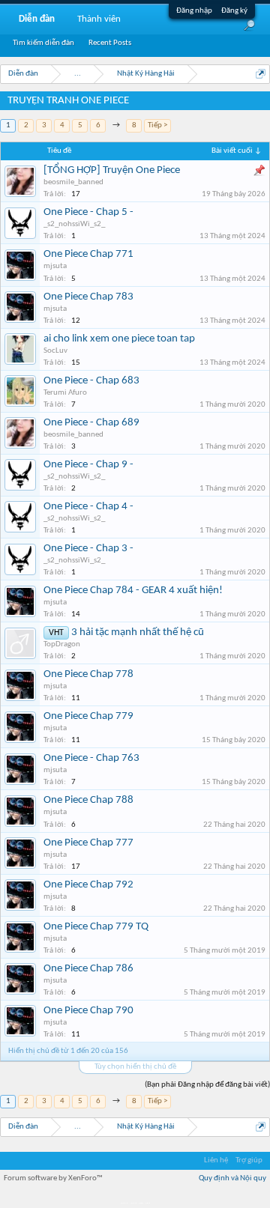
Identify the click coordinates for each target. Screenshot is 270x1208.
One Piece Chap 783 (89, 297)
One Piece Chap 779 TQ (96, 926)
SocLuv (56, 351)
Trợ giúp (249, 1160)
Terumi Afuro (65, 393)
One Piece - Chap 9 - (89, 464)
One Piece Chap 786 (89, 968)
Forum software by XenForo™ (53, 1178)
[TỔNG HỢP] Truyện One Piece (112, 170)
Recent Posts (109, 43)
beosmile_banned (74, 182)
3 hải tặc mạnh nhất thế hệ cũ (137, 632)
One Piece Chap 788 (89, 800)
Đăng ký (234, 11)
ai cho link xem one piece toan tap (119, 339)
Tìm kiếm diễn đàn (43, 43)
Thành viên (99, 19)
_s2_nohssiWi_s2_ (74, 224)
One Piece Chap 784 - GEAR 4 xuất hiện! (133, 590)
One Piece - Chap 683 (92, 380)
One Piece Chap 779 (89, 716)
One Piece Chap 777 (89, 843)
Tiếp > (157, 125)
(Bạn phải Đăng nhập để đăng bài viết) (207, 1085)
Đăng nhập (194, 11)
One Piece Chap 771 (89, 254)
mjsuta (55, 266)
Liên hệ (216, 1160)
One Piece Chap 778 (89, 674)
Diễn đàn (37, 19)
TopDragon (62, 644)
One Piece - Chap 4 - (89, 506)
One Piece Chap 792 (89, 884)
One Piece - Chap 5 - (89, 212)
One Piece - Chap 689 (92, 422)
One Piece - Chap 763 (92, 758)
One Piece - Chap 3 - (89, 548)
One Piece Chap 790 (89, 1010)
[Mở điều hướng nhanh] (261, 74)
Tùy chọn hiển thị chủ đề (135, 1067)
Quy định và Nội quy (232, 1178)
